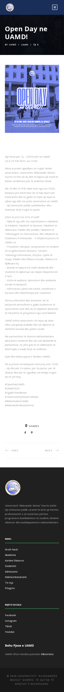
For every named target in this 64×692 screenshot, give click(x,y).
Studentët (10, 566)
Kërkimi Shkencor (14, 560)
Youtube (9, 631)
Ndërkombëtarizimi (16, 577)
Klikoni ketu (47, 654)
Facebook (10, 615)
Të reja (9, 582)
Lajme (24, 44)
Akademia (10, 555)
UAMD (12, 44)
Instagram (11, 620)
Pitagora (10, 588)
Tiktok (8, 626)
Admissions (11, 571)
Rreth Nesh (11, 549)
